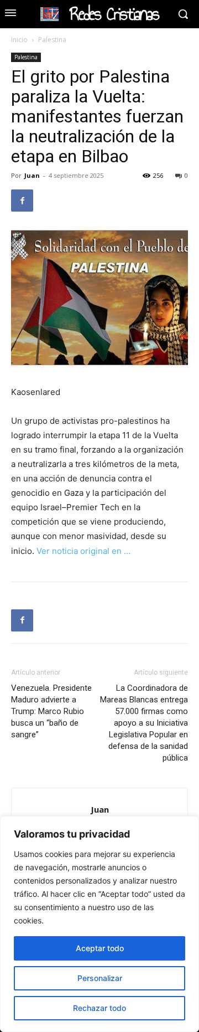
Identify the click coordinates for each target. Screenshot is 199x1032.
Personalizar (99, 978)
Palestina (52, 39)
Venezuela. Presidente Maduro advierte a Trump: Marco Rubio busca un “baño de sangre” (51, 711)
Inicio (19, 39)
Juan (32, 175)
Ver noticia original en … (83, 551)
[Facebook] (22, 200)
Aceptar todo (100, 948)
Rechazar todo (99, 1008)
